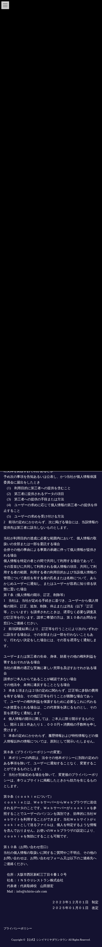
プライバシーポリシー (18, 928)
